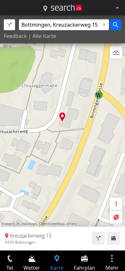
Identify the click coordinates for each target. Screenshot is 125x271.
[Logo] (66, 7)
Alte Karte (44, 35)
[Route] (98, 238)
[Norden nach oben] (116, 67)
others (71, 224)
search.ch (12, 224)
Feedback (15, 35)
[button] (62, 116)
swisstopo (29, 224)
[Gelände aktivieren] (116, 52)
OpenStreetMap (51, 224)
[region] (62, 132)
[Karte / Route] (45, 8)
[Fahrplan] (113, 238)
